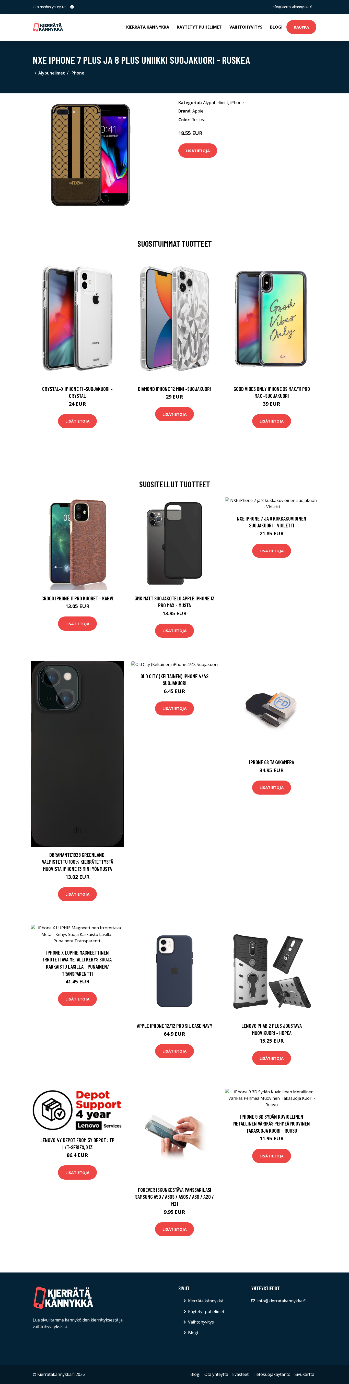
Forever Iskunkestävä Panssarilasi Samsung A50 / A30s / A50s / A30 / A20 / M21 (174, 1197)
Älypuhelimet (51, 73)
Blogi (276, 27)
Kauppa (301, 27)
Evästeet (240, 1374)
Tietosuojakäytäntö (271, 1374)
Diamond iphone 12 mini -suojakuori (174, 389)
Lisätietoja (198, 150)
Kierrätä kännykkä (147, 27)
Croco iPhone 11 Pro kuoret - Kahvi (77, 598)
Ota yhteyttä (216, 1374)
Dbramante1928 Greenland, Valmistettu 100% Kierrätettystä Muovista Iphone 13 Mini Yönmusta (77, 861)
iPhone (77, 73)
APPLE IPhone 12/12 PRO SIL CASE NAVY (174, 1025)
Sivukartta (304, 1374)
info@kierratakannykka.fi (292, 6)
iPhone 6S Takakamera (271, 762)
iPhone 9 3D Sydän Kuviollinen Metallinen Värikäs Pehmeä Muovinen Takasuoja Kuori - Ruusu (271, 1123)
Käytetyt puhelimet (199, 27)
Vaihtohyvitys (245, 27)
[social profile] (72, 7)
